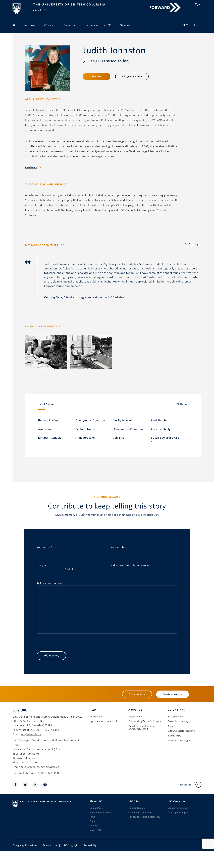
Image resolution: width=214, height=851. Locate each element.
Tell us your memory (50, 583)
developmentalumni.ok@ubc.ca (40, 766)
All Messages (193, 244)
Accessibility (90, 845)
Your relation (119, 546)
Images (41, 564)
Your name (43, 546)
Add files (70, 569)
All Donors (182, 404)
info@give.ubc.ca (31, 734)
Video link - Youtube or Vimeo (130, 564)
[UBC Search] (197, 4)
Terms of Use (50, 845)
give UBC (20, 710)
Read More (31, 167)
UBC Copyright (70, 845)
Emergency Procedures (25, 845)
